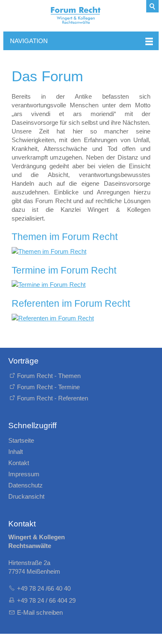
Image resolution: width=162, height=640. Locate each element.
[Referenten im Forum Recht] (81, 318)
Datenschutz (25, 485)
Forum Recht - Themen (49, 375)
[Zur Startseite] (81, 16)
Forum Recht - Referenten (52, 398)
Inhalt (15, 451)
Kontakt (18, 462)
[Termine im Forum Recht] (81, 284)
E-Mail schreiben (40, 612)
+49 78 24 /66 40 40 (44, 588)
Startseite (21, 440)
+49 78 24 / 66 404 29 (47, 600)
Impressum (23, 474)
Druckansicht (26, 496)
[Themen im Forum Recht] (81, 251)
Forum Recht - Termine (48, 386)
